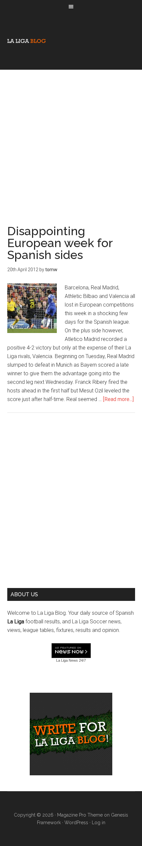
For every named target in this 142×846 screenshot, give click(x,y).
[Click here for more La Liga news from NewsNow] (71, 651)
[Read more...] (118, 399)
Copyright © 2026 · (35, 815)
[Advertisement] (71, 141)
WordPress (76, 822)
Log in (98, 822)
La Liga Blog (26, 41)
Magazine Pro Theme (80, 815)
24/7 (82, 660)
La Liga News (67, 660)
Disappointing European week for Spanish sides (60, 243)
